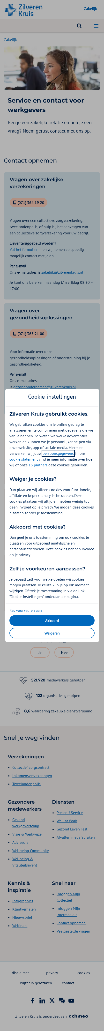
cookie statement (23, 459)
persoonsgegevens (58, 453)
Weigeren (52, 633)
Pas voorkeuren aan (25, 610)
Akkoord (52, 620)
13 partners (38, 465)
